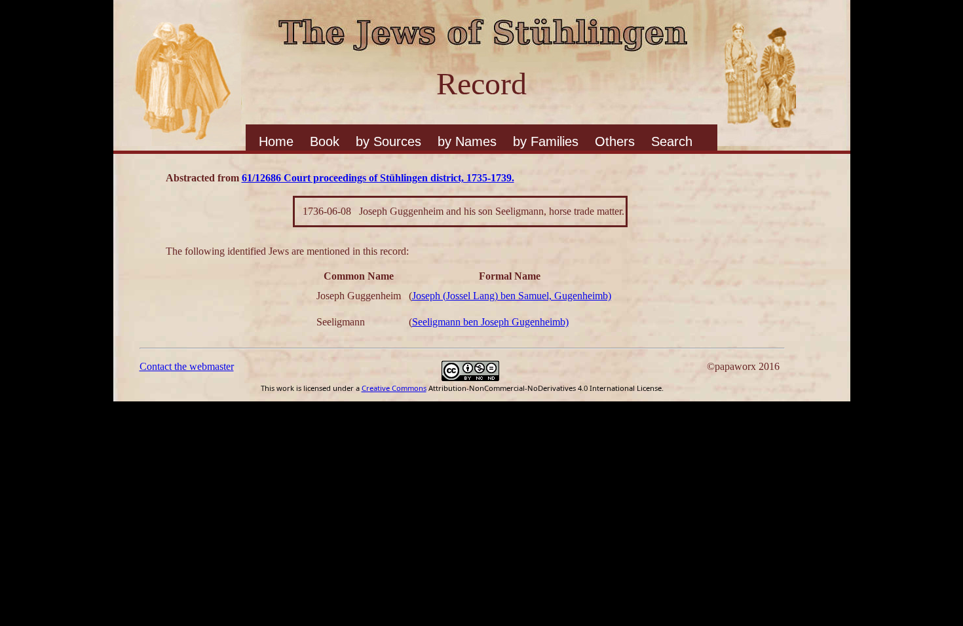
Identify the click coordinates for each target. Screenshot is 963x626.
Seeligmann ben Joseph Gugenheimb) (490, 321)
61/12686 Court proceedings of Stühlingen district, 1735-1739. (378, 177)
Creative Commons (394, 388)
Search (671, 141)
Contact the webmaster (187, 366)
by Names (467, 141)
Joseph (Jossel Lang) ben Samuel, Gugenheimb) (511, 295)
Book (324, 141)
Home (276, 141)
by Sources (388, 141)
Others (615, 141)
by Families (545, 141)
